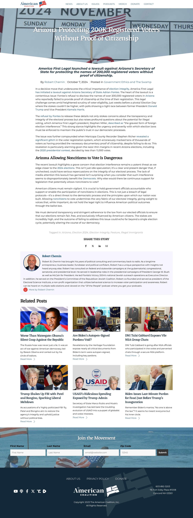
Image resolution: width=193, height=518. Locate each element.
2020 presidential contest (55, 150)
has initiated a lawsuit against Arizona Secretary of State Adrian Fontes (77, 92)
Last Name (53, 446)
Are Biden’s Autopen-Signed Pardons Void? (91, 337)
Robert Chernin (51, 256)
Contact (149, 4)
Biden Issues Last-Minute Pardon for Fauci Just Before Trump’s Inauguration (146, 398)
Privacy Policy (98, 478)
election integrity (119, 88)
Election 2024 (80, 232)
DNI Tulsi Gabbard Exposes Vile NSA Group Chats (145, 337)
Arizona (149, 95)
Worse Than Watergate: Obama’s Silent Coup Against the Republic (42, 338)
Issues (95, 4)
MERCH (123, 4)
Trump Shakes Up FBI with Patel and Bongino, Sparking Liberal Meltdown (42, 398)
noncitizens (60, 198)
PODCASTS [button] (109, 4)
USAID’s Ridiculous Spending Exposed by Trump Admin (92, 396)
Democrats (89, 178)
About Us (82, 4)
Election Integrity (99, 232)
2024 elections (65, 168)
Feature (115, 232)
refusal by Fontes (50, 116)
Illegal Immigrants (132, 232)
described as (115, 123)
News (69, 4)
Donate (135, 4)
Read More (26, 359)
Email (87, 446)
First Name (17, 446)
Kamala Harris (75, 109)
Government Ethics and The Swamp (128, 82)
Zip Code (125, 446)
